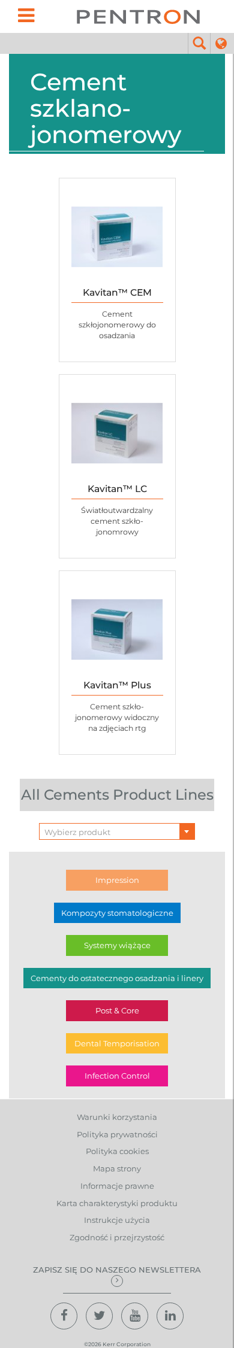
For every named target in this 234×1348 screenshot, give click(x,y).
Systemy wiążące (117, 945)
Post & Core (117, 1010)
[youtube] (134, 1316)
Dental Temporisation (117, 1043)
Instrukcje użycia (117, 1220)
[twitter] (99, 1316)
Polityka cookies (117, 1151)
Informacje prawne (117, 1186)
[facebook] (63, 1316)
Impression (117, 880)
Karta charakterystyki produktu (117, 1203)
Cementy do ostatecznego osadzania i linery (117, 978)
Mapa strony (117, 1168)
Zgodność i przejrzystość (117, 1237)
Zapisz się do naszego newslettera (117, 1269)
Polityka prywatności (117, 1134)
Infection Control (117, 1075)
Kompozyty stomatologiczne (117, 913)
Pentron (138, 16)
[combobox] (116, 831)
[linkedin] (170, 1316)
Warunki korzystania (117, 1117)
